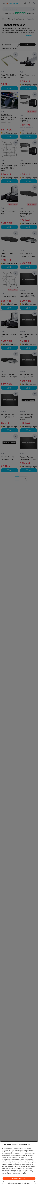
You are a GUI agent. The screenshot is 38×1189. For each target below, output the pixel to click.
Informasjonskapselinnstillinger (19, 1183)
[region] (19, 1165)
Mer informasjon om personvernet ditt (15, 1173)
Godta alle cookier (19, 1178)
